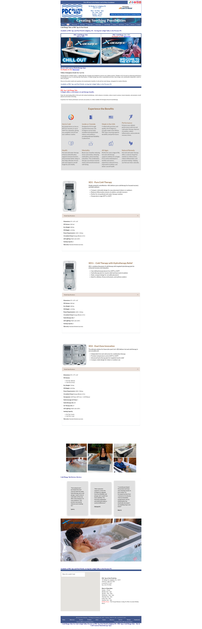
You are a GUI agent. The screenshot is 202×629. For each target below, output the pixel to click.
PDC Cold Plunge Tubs (81, 35)
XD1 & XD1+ (81, 36)
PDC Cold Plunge (118, 35)
